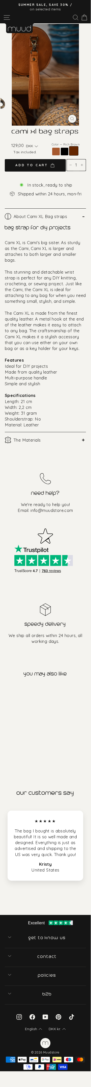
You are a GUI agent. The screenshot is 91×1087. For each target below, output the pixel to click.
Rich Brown (73, 150)
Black (64, 151)
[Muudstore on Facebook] (32, 1017)
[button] (32, 146)
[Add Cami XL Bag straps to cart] (5, 690)
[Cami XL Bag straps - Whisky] (4, 750)
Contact (47, 956)
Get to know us (47, 937)
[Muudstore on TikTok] (71, 1017)
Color (66, 144)
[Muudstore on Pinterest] (58, 1017)
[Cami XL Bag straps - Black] (10, 750)
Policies (47, 975)
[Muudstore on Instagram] (19, 1017)
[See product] (22, 720)
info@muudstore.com (52, 510)
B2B (47, 994)
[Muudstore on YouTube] (45, 1017)
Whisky (56, 151)
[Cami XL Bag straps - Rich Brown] (16, 750)
